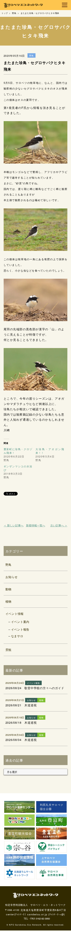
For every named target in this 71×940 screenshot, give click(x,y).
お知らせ (11, 577)
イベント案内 (20, 622)
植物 (8, 601)
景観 (8, 650)
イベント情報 (14, 614)
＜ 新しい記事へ (13, 525)
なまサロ (17, 636)
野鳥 (8, 564)
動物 (8, 589)
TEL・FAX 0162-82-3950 (37, 918)
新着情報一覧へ (35, 525)
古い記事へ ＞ (58, 525)
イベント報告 (20, 629)
